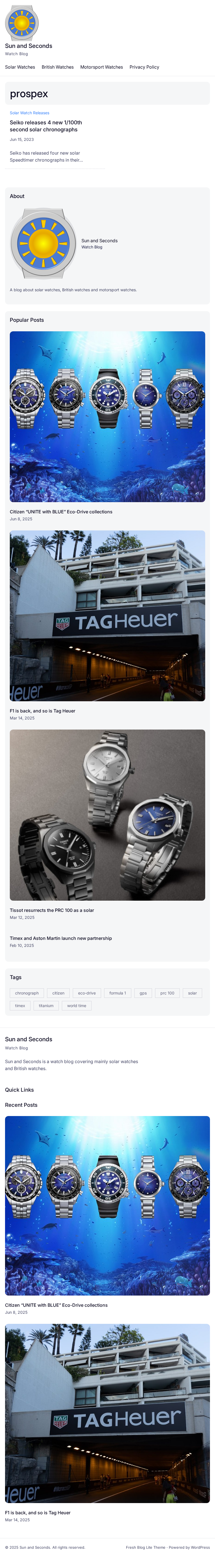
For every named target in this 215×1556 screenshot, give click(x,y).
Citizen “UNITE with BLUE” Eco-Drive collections (61, 511)
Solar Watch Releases (29, 112)
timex (20, 1005)
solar (192, 993)
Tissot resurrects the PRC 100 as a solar (52, 910)
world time (76, 1005)
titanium (46, 1005)
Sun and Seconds (28, 45)
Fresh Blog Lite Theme (145, 1547)
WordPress (200, 1547)
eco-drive (87, 993)
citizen (58, 993)
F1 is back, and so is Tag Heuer (42, 711)
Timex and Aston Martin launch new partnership (61, 938)
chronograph (27, 993)
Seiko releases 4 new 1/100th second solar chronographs (46, 126)
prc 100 (167, 993)
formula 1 (117, 993)
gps (143, 993)
